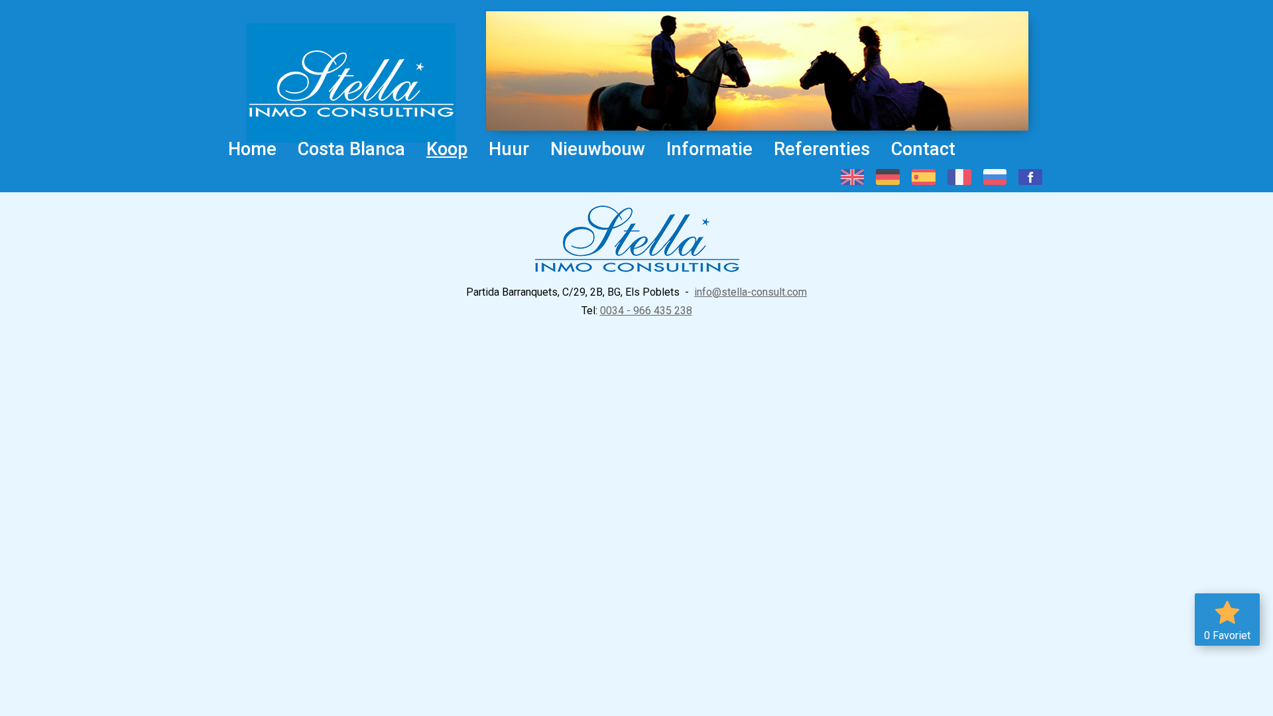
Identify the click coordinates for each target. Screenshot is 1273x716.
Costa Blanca (351, 149)
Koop (446, 149)
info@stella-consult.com (750, 292)
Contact (923, 149)
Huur (509, 149)
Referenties (822, 149)
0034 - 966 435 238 (646, 310)
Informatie (709, 149)
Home (252, 149)
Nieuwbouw (597, 149)
